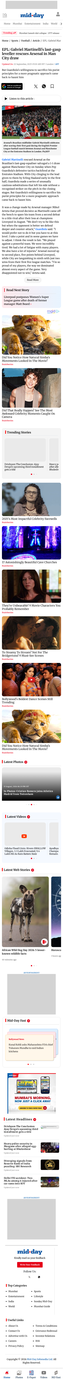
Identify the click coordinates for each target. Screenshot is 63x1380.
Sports (37, 1291)
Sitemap (40, 1346)
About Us (13, 1325)
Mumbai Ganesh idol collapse (33, 33)
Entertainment (16, 1296)
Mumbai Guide (42, 1306)
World (11, 1306)
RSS (38, 1340)
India (11, 1301)
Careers (12, 1340)
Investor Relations (45, 1335)
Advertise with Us (17, 1335)
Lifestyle (38, 1296)
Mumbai (13, 1291)
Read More (33, 279)
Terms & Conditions (46, 1325)
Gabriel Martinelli (12, 159)
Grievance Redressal (46, 1330)
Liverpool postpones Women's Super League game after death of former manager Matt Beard (26, 300)
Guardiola (41, 229)
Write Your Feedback (30, 1264)
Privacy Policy (16, 1346)
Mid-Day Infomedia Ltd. (40, 1359)
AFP (57, 64)
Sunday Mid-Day (43, 1301)
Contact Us (14, 1330)
